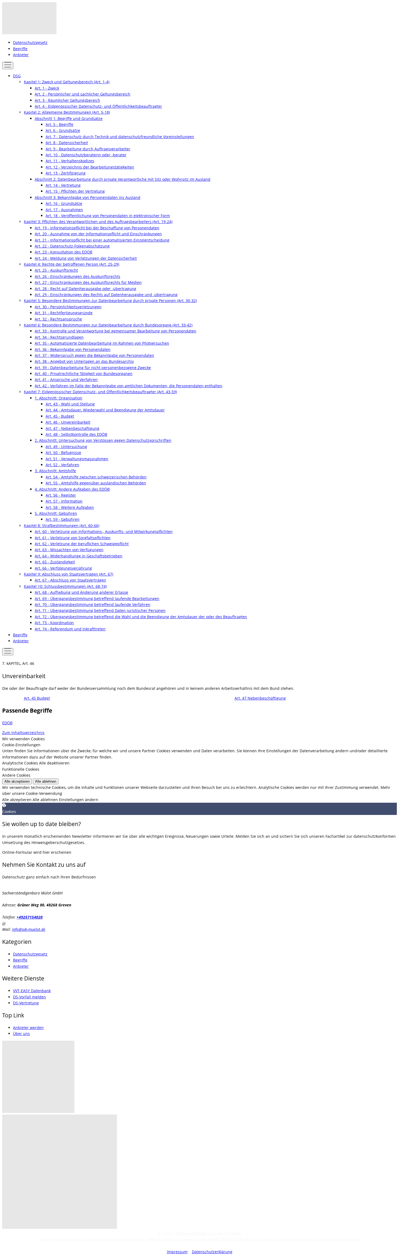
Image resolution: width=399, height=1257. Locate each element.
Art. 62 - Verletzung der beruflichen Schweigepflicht (82, 543)
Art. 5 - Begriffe (59, 124)
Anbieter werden (28, 1027)
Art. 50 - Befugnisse (63, 452)
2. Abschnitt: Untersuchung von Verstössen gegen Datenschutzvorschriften (103, 440)
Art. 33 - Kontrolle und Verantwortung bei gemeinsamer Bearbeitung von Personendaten (115, 331)
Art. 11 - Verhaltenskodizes (70, 160)
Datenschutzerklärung (212, 1251)
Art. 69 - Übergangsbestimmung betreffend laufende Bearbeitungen (97, 598)
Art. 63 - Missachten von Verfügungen (69, 549)
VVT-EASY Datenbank (32, 990)
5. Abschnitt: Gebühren (56, 513)
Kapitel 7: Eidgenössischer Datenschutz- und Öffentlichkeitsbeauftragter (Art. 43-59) (100, 391)
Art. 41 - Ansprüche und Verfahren (66, 379)
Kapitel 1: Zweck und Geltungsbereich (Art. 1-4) (66, 81)
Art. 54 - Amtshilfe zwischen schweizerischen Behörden (96, 477)
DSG (17, 75)
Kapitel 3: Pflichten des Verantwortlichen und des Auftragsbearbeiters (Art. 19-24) (98, 221)
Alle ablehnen (45, 781)
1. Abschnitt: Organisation (58, 398)
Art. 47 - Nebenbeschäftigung (72, 428)
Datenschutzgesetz (30, 42)
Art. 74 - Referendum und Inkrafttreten (70, 628)
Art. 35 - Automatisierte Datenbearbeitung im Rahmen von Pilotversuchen (102, 343)
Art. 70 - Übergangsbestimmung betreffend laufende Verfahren (92, 604)
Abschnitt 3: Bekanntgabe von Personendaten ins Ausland (87, 197)
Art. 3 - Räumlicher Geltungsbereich (67, 100)
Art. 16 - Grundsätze (64, 203)
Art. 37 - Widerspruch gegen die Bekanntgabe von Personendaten (94, 355)
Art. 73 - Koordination (54, 622)
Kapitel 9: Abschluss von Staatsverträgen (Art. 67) (68, 574)
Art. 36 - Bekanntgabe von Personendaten (72, 349)
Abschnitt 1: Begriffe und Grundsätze (69, 118)
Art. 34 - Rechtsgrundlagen (59, 337)
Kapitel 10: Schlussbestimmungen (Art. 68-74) (65, 586)
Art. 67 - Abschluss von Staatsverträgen (70, 580)
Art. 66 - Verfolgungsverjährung (63, 568)
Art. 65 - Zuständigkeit (55, 561)
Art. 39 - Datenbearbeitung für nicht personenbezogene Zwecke (93, 367)
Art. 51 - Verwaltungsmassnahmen (77, 458)
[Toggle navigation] (7, 65)
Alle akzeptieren (17, 781)
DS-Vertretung (26, 1002)
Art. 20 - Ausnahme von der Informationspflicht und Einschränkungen (98, 233)
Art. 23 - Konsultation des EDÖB (63, 252)
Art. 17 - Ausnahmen (64, 209)
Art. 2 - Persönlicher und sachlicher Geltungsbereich (82, 94)
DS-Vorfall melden (29, 996)
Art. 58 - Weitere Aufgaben (70, 507)
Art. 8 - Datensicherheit (67, 142)
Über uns (21, 1033)
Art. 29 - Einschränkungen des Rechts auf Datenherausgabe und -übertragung (106, 294)
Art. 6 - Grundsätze (63, 130)
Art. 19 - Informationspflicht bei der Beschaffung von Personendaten (97, 227)
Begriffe (20, 48)
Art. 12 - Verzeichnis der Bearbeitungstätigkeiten (90, 167)
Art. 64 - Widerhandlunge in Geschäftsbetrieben (78, 555)
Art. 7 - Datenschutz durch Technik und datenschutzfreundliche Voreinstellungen (120, 136)
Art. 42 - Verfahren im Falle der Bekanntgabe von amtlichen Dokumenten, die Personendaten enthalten (128, 385)
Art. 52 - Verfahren (62, 464)
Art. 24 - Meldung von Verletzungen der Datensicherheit (86, 258)
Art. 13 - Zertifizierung (66, 173)
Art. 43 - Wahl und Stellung (70, 404)
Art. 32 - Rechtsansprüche (58, 319)
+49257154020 (30, 917)
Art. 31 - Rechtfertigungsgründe (64, 312)
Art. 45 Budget (37, 698)
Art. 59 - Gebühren (63, 519)
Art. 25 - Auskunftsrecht (56, 270)
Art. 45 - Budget (60, 416)
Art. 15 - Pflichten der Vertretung (75, 191)
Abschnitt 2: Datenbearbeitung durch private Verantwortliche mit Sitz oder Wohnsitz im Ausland (122, 179)
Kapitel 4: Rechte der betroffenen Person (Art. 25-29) (71, 264)
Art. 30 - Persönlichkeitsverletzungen (68, 306)
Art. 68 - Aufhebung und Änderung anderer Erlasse (81, 592)
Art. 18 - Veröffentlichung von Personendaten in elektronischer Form (108, 215)
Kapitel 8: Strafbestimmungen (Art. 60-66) (61, 525)
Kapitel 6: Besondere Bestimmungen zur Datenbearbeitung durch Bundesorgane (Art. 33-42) (108, 325)
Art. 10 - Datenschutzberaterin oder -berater (86, 154)
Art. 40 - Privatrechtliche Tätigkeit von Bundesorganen (83, 373)
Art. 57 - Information (64, 501)
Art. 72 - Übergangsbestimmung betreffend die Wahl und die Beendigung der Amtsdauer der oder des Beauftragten (141, 616)
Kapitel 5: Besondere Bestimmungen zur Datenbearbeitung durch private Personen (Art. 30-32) (110, 300)
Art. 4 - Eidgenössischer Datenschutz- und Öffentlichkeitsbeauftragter (98, 106)
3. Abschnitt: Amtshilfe (55, 470)
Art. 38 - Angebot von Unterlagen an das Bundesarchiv (84, 361)
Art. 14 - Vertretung (63, 185)
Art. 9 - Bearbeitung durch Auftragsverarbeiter (88, 148)
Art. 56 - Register (61, 495)
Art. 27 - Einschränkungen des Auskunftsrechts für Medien (88, 282)
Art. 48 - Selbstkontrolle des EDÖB (76, 434)
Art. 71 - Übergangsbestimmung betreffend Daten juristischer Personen (100, 610)
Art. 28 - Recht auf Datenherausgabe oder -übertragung (85, 288)
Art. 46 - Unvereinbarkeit (68, 422)
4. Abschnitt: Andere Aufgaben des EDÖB (72, 489)
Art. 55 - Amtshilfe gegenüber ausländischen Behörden (96, 482)
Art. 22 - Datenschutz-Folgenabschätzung (72, 246)
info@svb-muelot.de (28, 929)
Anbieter (21, 54)
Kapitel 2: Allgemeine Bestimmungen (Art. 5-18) (67, 112)
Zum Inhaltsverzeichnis (23, 732)
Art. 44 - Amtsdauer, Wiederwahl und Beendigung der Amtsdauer (105, 409)
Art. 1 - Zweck (47, 88)
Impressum (177, 1251)
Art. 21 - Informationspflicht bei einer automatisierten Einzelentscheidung (102, 240)
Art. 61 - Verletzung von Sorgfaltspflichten (72, 537)
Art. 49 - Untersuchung (66, 446)
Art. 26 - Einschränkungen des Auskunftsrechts (77, 276)
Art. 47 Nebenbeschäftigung (260, 698)
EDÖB (7, 722)
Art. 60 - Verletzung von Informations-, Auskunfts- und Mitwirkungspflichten (104, 531)
